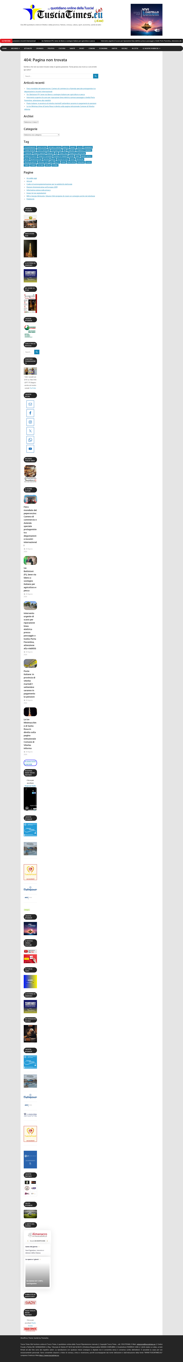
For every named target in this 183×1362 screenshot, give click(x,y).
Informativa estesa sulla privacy (39, 190)
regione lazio (43, 162)
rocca (57, 162)
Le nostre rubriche (151, 48)
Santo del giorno (37, 1250)
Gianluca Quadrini (45, 156)
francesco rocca (30, 156)
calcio (79, 147)
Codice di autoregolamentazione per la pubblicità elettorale (49, 184)
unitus (48, 165)
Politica (51, 48)
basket (73, 147)
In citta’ (135, 48)
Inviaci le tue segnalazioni (36, 193)
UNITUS (114, 48)
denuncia (50, 153)
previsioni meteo (30, 162)
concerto (71, 150)
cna (64, 150)
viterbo (55, 165)
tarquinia (80, 162)
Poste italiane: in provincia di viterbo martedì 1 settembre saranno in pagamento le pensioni (61, 103)
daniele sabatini (39, 153)
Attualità (28, 48)
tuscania (40, 165)
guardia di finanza (60, 156)
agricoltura (41, 147)
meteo (26, 159)
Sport (81, 48)
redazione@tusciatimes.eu (146, 1344)
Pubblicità (30, 199)
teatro (88, 162)
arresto (66, 147)
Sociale (125, 48)
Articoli (29, 181)
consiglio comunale (84, 150)
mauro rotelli (86, 156)
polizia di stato (63, 159)
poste (72, 159)
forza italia (64, 153)
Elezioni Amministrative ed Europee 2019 (42, 187)
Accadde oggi (32, 178)
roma (63, 162)
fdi (57, 153)
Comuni (92, 48)
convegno (28, 153)
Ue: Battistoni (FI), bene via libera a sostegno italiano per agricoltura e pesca (56, 94)
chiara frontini (30, 150)
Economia (103, 48)
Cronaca (39, 48)
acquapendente (30, 147)
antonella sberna (54, 147)
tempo (26, 165)
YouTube (33, 388)
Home (4, 48)
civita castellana (43, 150)
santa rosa (71, 162)
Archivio (14, 48)
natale (53, 159)
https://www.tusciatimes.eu (49, 1355)
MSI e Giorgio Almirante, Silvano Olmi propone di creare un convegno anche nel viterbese (61, 196)
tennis (33, 165)
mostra (46, 159)
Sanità (72, 48)
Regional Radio (30, 786)
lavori (71, 156)
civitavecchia (56, 150)
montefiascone (36, 159)
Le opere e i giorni (37, 1272)
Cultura (62, 48)
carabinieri (88, 147)
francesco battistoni (77, 153)
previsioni (79, 159)
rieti (51, 162)
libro (77, 156)
